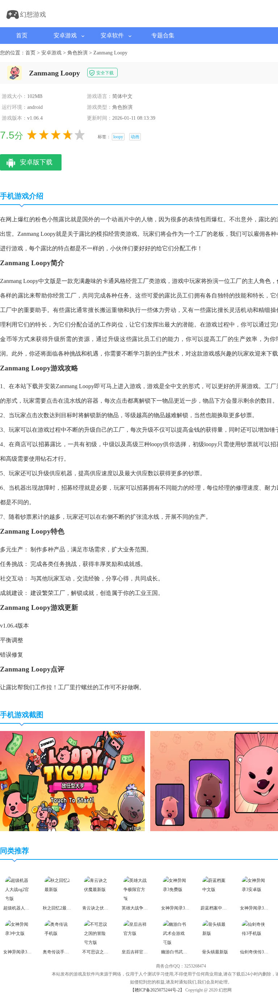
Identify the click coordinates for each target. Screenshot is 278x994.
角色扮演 (77, 53)
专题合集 (162, 35)
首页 (22, 35)
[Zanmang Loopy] (72, 829)
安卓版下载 (36, 162)
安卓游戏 (65, 35)
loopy (118, 136)
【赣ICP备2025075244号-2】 (157, 990)
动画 (135, 136)
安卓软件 (112, 35)
